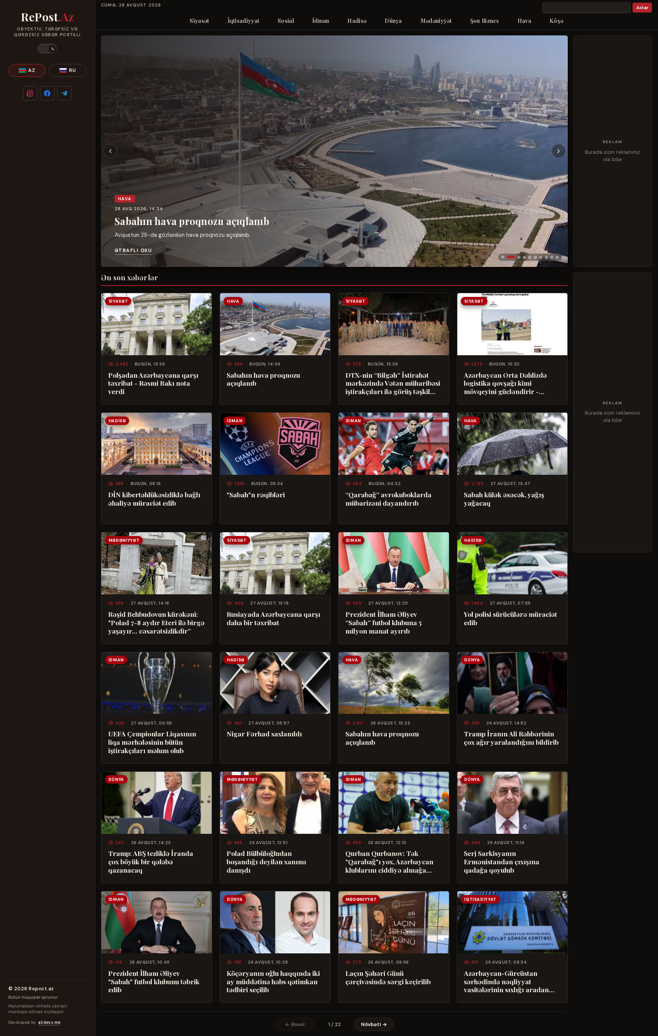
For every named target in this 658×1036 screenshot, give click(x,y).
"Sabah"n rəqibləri (256, 494)
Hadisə (356, 20)
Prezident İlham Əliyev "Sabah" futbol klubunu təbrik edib (154, 981)
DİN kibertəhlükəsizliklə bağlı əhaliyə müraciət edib (154, 498)
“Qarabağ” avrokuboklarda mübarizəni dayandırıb (388, 498)
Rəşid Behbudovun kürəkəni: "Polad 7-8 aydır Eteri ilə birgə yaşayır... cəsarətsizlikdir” (156, 622)
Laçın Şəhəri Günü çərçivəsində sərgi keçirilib (388, 977)
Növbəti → (374, 1024)
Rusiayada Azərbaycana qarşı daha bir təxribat (273, 618)
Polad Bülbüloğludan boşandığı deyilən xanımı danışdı (266, 861)
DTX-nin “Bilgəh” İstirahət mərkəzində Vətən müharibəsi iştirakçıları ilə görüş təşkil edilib (392, 383)
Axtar (642, 8)
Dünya (393, 20)
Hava (524, 20)
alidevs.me (49, 1022)
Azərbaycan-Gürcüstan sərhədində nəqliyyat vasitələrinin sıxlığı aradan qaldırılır (506, 981)
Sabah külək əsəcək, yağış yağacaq (504, 498)
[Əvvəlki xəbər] (110, 151)
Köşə (556, 20)
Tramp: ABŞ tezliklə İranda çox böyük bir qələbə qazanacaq (150, 861)
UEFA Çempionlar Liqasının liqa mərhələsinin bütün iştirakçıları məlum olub (152, 742)
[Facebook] (47, 93)
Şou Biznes (484, 20)
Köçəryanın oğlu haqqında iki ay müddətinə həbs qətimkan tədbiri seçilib (273, 981)
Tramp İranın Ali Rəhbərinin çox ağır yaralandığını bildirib (511, 738)
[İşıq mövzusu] (47, 48)
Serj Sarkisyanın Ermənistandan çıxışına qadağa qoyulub (501, 861)
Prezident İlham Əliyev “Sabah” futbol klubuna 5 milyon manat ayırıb (383, 622)
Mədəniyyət (436, 20)
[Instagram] (30, 93)
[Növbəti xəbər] (558, 151)
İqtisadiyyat (244, 20)
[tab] (502, 257)
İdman (320, 20)
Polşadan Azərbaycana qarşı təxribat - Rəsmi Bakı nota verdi (153, 383)
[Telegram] (64, 93)
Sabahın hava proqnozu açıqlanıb (192, 221)
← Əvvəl (295, 1024)
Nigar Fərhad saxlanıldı (264, 734)
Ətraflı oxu (133, 250)
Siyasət (199, 20)
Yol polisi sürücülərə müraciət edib (510, 618)
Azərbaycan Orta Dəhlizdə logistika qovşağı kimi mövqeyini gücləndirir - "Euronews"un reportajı (505, 383)
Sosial (286, 20)
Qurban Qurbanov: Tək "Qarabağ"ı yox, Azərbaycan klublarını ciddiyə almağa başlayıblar (389, 861)
